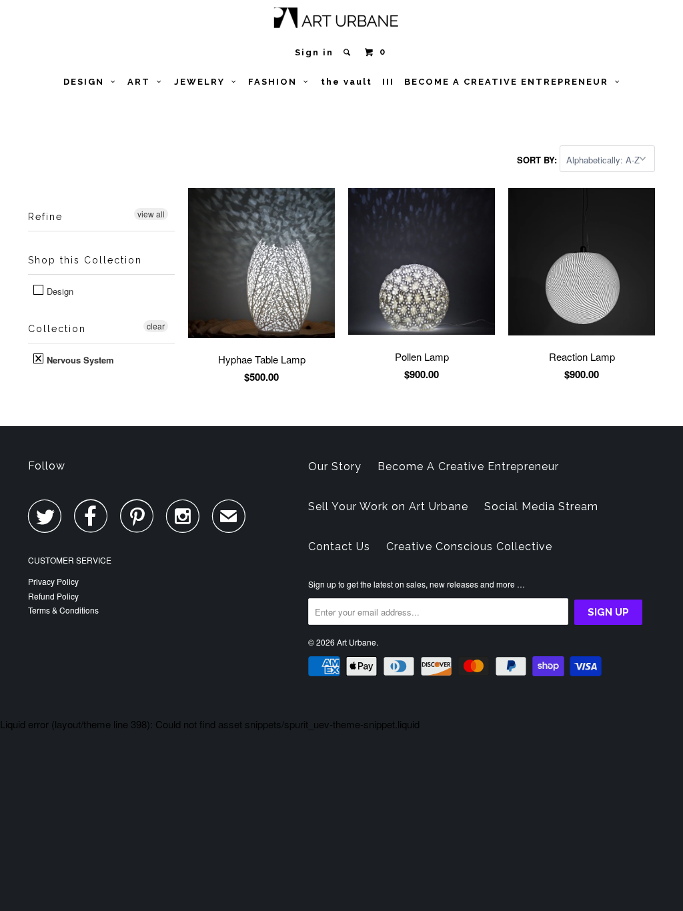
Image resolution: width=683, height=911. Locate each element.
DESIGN (87, 82)
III (388, 82)
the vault (346, 82)
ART (142, 82)
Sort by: (538, 159)
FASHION (275, 82)
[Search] (348, 52)
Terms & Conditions (63, 610)
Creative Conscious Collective (469, 546)
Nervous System (79, 359)
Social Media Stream (541, 506)
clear (156, 325)
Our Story (335, 466)
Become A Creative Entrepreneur (468, 466)
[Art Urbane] (341, 20)
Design (58, 291)
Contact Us (339, 546)
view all (151, 213)
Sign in (314, 52)
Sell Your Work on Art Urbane (388, 506)
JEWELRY (202, 82)
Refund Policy (53, 596)
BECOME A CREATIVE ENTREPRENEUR (509, 82)
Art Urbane (356, 642)
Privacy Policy (53, 581)
